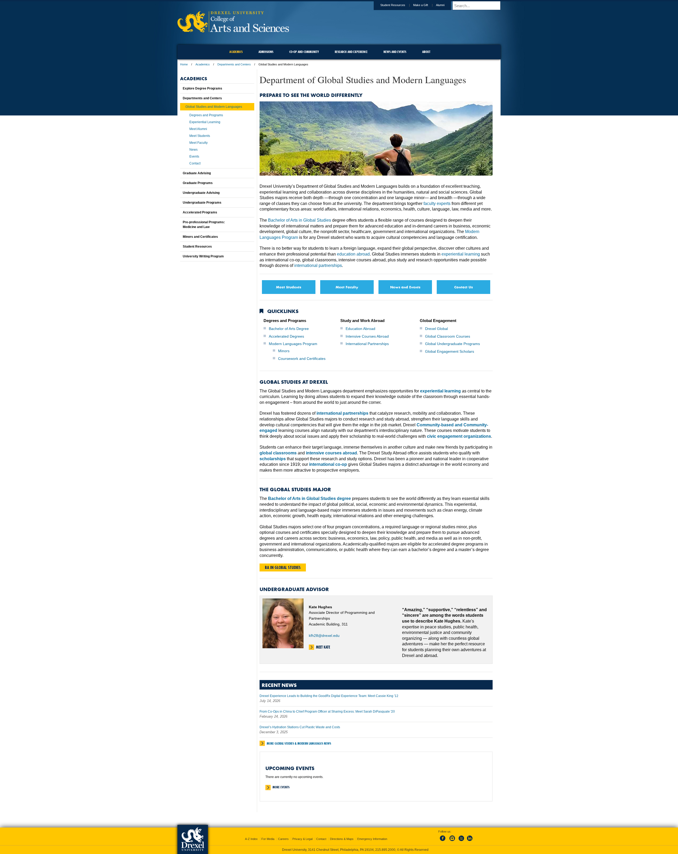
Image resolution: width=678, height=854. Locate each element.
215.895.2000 (385, 850)
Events (194, 156)
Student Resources (392, 5)
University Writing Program (203, 256)
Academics (202, 64)
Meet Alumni (198, 129)
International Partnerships (367, 344)
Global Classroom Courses (447, 336)
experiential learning (460, 254)
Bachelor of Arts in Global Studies (299, 220)
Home (184, 64)
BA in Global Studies (283, 567)
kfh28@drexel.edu (324, 635)
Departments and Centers (234, 64)
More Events (281, 787)
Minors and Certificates (200, 237)
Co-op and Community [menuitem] (304, 52)
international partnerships (318, 265)
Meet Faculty (347, 286)
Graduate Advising (197, 173)
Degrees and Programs (206, 115)
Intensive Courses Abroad (367, 336)
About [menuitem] (426, 52)
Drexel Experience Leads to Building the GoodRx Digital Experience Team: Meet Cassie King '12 (329, 696)
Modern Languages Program (293, 344)
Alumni (440, 5)
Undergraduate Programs (202, 202)
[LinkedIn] (470, 841)
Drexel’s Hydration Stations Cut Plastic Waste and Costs (300, 727)
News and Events (405, 286)
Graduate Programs (198, 183)
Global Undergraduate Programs (452, 344)
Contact (194, 163)
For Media (267, 838)
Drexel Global (436, 329)
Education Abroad (360, 329)
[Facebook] (444, 841)
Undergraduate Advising (201, 193)
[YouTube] (461, 841)
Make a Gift (420, 5)
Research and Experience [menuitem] (351, 52)
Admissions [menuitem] (265, 52)
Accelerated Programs (200, 212)
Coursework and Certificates (301, 358)
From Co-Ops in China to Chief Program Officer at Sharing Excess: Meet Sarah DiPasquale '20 (327, 711)
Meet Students (288, 286)
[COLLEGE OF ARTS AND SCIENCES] (233, 31)
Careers (283, 838)
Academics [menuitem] (236, 52)
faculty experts (436, 203)
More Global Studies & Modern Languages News (299, 743)
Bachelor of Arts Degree (289, 329)
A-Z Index (251, 838)
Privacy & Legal (302, 838)
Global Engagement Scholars (449, 351)
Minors (283, 351)
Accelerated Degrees (286, 336)
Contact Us (463, 286)
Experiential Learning (204, 122)
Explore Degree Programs (202, 88)
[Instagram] (452, 841)
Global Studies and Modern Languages (213, 107)
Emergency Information (372, 838)
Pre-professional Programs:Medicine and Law (204, 224)
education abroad (353, 254)
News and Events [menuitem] (394, 52)
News (193, 149)
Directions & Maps (342, 838)
